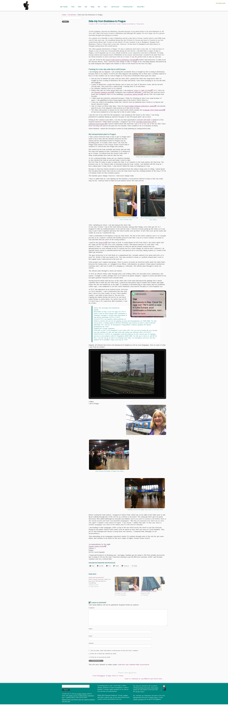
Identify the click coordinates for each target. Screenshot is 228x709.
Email (91, 636)
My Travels (64, 7)
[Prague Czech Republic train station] (109, 454)
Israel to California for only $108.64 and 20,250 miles (144, 679)
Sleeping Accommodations (129, 24)
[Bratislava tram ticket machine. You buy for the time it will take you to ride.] (125, 201)
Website (91, 643)
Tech (72, 7)
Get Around (115, 7)
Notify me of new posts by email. (100, 657)
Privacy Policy (140, 691)
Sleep (92, 7)
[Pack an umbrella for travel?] (153, 584)
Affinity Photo (153, 697)
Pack (79, 7)
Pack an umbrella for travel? (149, 591)
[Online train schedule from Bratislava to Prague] (149, 144)
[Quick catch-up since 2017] (102, 582)
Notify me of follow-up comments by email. (103, 653)
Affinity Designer (138, 699)
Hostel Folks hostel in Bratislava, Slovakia (121, 60)
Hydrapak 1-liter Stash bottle (153, 110)
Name (91, 629)
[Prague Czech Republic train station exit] (145, 493)
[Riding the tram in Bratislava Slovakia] (127, 584)
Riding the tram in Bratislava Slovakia (125, 591)
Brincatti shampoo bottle (103, 92)
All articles (72, 15)
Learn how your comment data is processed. (133, 664)
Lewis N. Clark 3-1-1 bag (142, 90)
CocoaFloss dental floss (132, 94)
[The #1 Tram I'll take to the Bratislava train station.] (152, 201)
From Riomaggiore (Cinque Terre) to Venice (107, 676)
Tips (105, 7)
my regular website (81, 694)
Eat (99, 7)
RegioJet (102, 242)
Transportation (140, 24)
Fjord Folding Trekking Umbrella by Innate (139, 106)
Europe (119, 24)
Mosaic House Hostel (96, 546)
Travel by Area (128, 7)
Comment (92, 608)
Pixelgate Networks (144, 688)
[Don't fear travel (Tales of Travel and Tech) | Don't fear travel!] (26, 5)
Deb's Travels (112, 24)
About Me (140, 7)
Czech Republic (104, 24)
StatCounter (154, 688)
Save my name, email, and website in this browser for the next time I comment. (114, 650)
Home (64, 15)
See (86, 7)
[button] (123, 392)
